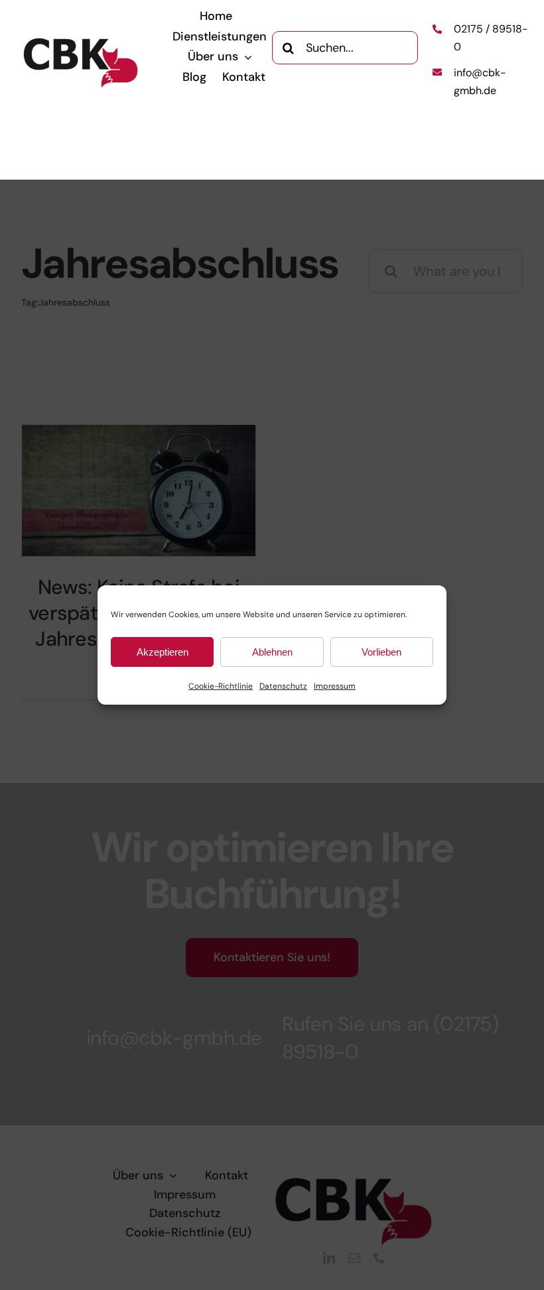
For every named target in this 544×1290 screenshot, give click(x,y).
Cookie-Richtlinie (220, 686)
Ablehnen (272, 652)
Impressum (335, 686)
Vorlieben (381, 652)
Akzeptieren (162, 652)
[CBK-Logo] (81, 42)
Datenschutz (283, 686)
